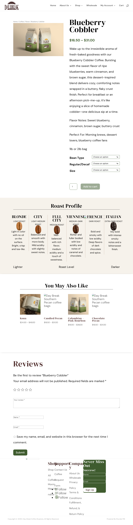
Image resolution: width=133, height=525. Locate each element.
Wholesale (91, 6)
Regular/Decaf (80, 164)
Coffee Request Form (59, 480)
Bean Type (77, 158)
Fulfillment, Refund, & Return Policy (76, 508)
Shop (77, 6)
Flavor (27, 22)
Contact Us (60, 469)
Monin (51, 484)
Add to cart (90, 186)
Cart (121, 6)
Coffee (21, 22)
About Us (64, 6)
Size (72, 171)
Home (53, 6)
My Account (107, 6)
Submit (20, 452)
